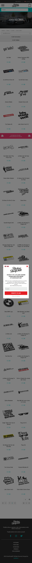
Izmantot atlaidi (16, 293)
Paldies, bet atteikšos (16, 296)
